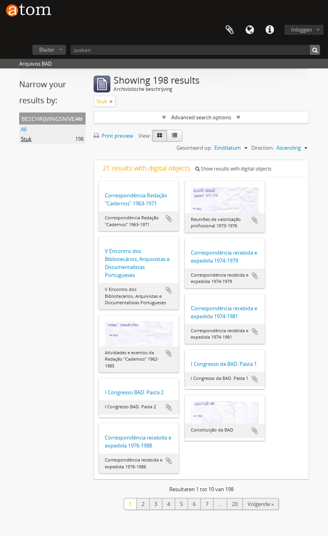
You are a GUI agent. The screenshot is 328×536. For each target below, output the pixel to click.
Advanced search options (201, 117)
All (23, 129)
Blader (46, 49)
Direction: (262, 147)
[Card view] (159, 136)
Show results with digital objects (236, 168)
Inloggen (301, 29)
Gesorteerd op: (194, 147)
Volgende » (261, 504)
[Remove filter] (111, 101)
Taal (250, 30)
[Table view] (174, 136)
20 (235, 504)
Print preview (116, 135)
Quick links (270, 30)
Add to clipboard (169, 219)
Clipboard (230, 30)
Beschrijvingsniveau (52, 117)
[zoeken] (315, 50)
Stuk (26, 139)
